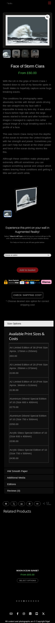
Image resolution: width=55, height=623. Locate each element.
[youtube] (37, 613)
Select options (27, 580)
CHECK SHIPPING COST (27, 295)
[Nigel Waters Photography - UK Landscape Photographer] (10, 3)
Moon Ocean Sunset (27, 570)
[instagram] (24, 613)
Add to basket (27, 270)
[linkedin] (30, 613)
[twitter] (43, 613)
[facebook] (17, 613)
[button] (47, 17)
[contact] (11, 613)
